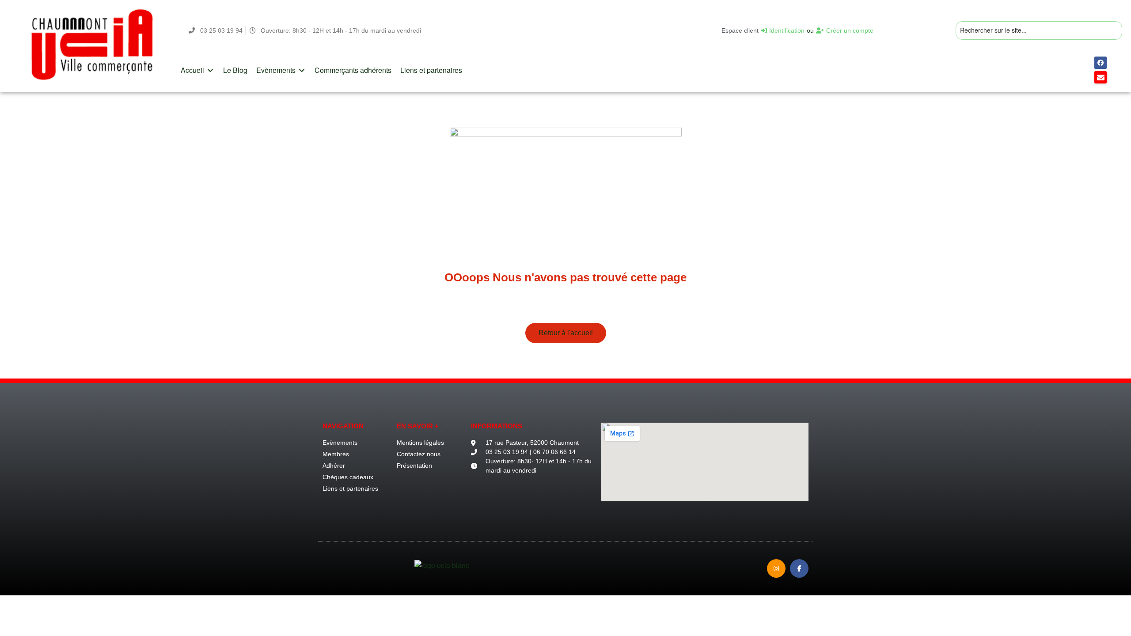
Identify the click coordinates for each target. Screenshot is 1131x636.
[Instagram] (776, 568)
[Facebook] (1100, 63)
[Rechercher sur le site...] (1039, 30)
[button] (197, 70)
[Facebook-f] (799, 568)
